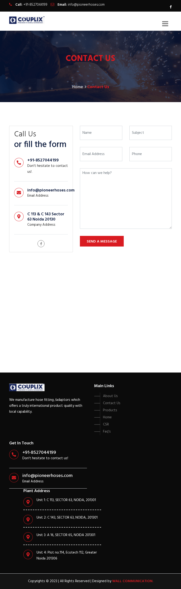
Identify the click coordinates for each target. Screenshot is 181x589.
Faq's (107, 431)
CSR (106, 424)
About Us (110, 396)
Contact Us (111, 403)
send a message (102, 241)
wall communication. (132, 581)
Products (110, 410)
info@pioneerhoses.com (86, 5)
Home (77, 87)
